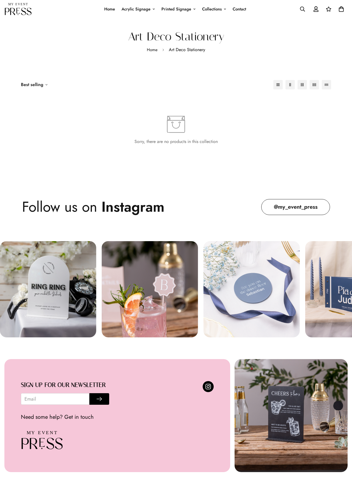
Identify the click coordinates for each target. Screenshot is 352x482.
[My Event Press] (18, 9)
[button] (340, 9)
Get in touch (79, 417)
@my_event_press (296, 207)
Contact (239, 9)
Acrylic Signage (136, 9)
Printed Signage (176, 9)
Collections (212, 9)
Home (109, 9)
